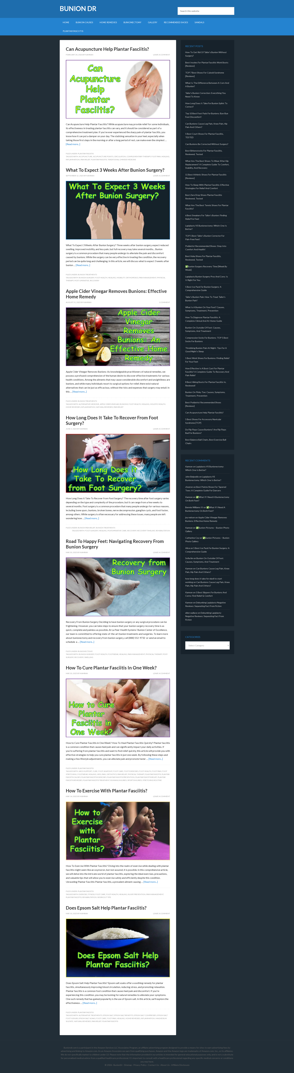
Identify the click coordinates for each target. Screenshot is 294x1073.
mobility (121, 277)
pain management (147, 277)
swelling (88, 657)
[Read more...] (73, 144)
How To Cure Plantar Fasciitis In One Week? (111, 667)
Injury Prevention (136, 894)
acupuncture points (103, 156)
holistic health (157, 404)
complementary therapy (139, 156)
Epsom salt (108, 1015)
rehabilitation (163, 530)
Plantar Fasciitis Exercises (93, 777)
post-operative (81, 280)
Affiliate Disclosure (180, 1065)
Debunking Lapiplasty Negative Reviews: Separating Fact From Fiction (204, 616)
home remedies (73, 407)
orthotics (112, 774)
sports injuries (134, 780)
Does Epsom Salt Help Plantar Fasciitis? (106, 907)
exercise (83, 894)
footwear (113, 654)
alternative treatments (90, 1015)
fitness (91, 894)
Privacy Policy (139, 1065)
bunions (124, 404)
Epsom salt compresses (145, 1015)
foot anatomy (105, 771)
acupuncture (85, 156)
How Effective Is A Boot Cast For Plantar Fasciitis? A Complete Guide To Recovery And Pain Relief (207, 372)
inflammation (73, 159)
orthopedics (132, 277)
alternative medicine (89, 404)
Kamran (189, 466)
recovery (94, 280)
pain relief (85, 159)
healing (165, 156)
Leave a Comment (161, 55)
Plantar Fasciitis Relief (146, 777)
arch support (85, 771)
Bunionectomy (85, 651)
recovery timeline (146, 530)
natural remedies (104, 407)
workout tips (104, 897)
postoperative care (116, 530)
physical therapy (154, 654)
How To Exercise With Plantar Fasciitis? (106, 790)
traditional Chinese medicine (122, 159)
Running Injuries (118, 780)
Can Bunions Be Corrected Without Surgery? (206, 144)
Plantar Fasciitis (86, 153)
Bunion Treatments (87, 274)
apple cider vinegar (109, 404)
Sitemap (128, 1065)
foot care (118, 771)
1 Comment (164, 302)
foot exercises (131, 771)
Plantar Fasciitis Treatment (96, 780)
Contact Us (153, 1065)
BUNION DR (78, 8)
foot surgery (91, 530)
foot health (101, 277)
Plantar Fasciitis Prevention (121, 777)
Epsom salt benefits (123, 1015)
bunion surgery (86, 277)
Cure (95, 771)
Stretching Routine (152, 780)
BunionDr (118, 1065)
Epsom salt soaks (87, 1018)
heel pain (101, 774)
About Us (165, 1065)
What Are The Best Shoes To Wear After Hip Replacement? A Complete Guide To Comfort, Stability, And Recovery (207, 164)
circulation (120, 156)
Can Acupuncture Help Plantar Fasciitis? (107, 49)
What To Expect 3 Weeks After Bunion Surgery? (115, 170)
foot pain (156, 156)
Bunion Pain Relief (86, 528)
